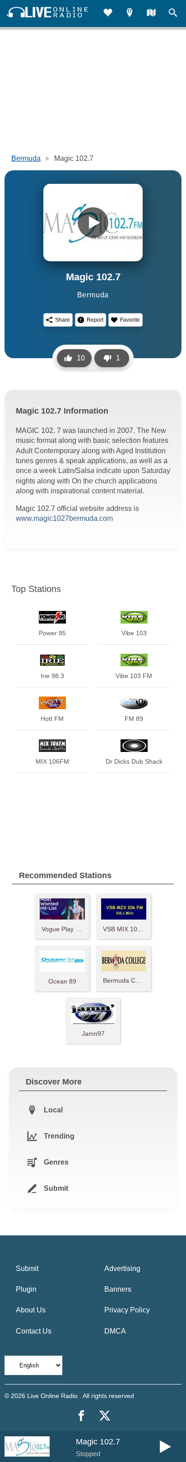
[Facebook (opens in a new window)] (81, 1415)
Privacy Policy (127, 1310)
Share (62, 320)
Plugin (26, 1289)
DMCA (115, 1331)
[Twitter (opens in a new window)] (105, 1415)
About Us (31, 1310)
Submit (27, 1268)
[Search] (173, 13)
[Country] (151, 13)
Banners (117, 1289)
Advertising (122, 1268)
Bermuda (26, 158)
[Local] (129, 13)
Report (95, 320)
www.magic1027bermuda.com (64, 518)
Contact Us (33, 1331)
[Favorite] (108, 13)
